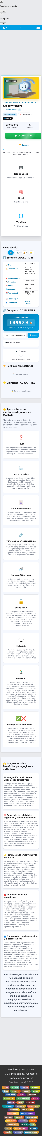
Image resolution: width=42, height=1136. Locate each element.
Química (11, 1102)
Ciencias (25, 1087)
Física (6, 1091)
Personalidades (20, 1128)
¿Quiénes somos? (15, 1073)
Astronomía (13, 1110)
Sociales (18, 1132)
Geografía (15, 1091)
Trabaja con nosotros (21, 1078)
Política (33, 1128)
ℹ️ (11, 253)
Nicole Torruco (12, 110)
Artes (6, 1087)
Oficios (8, 1128)
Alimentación (33, 1106)
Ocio (32, 1125)
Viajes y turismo (31, 1132)
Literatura (32, 1095)
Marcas (24, 1125)
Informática (10, 1095)
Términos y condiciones (21, 1069)
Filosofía (23, 1121)
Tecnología (8, 1106)
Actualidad (20, 1106)
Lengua (21, 1095)
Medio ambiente (23, 1098)
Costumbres (13, 1113)
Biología (15, 1087)
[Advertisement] (21, 51)
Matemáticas (9, 1098)
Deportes (35, 1087)
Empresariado (31, 1117)
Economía (19, 1117)
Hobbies (33, 1121)
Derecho (8, 1117)
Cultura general (27, 1113)
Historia (26, 1091)
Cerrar (3, 11)
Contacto (31, 1073)
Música (35, 1098)
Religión (8, 1132)
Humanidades (13, 1125)
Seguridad (30, 1102)
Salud (20, 1102)
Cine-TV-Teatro (27, 1110)
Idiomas (35, 1091)
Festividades (11, 1121)
